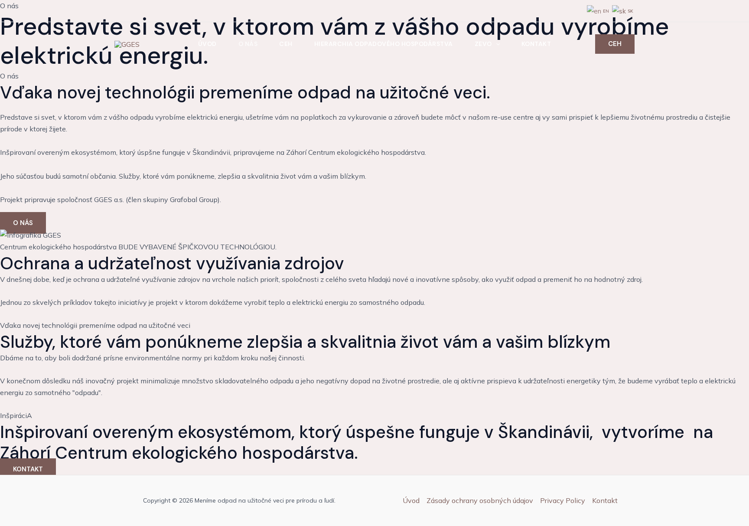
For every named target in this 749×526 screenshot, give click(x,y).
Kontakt (536, 44)
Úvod (207, 44)
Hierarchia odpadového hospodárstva (383, 44)
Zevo (483, 44)
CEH (286, 44)
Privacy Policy (562, 500)
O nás (248, 44)
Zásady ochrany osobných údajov (480, 500)
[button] (496, 44)
